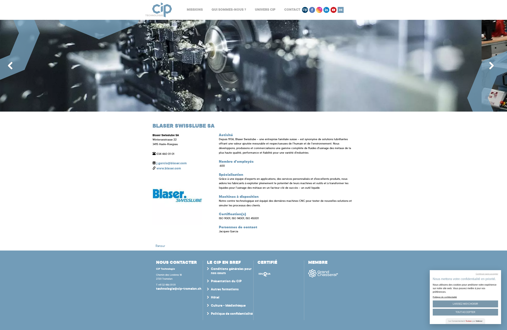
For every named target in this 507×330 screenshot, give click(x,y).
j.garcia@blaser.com (171, 163)
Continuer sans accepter (487, 274)
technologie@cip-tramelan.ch (178, 289)
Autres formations (225, 289)
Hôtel (215, 297)
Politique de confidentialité (232, 314)
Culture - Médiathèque (228, 306)
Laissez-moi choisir (465, 303)
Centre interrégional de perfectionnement (158, 10)
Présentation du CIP (226, 281)
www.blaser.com (168, 168)
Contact (292, 10)
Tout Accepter (465, 312)
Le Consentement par (465, 321)
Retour (160, 246)
